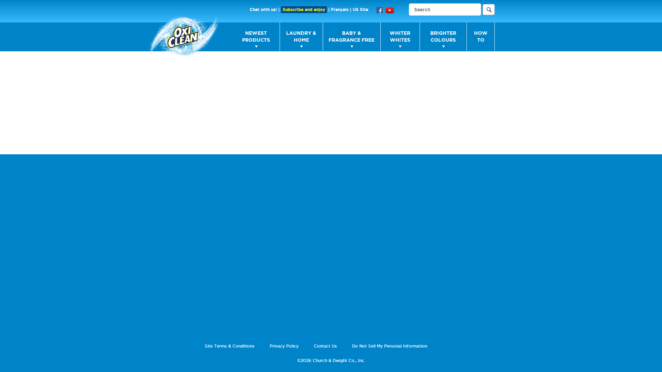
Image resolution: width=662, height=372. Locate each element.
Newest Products (256, 36)
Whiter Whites (400, 36)
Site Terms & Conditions (229, 346)
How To (481, 36)
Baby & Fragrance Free (351, 36)
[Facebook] (380, 9)
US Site (360, 9)
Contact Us (325, 346)
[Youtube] (389, 9)
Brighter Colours (443, 36)
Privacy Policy (284, 346)
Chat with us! (263, 9)
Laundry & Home (301, 36)
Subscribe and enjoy (304, 9)
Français (340, 9)
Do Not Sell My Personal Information (389, 346)
